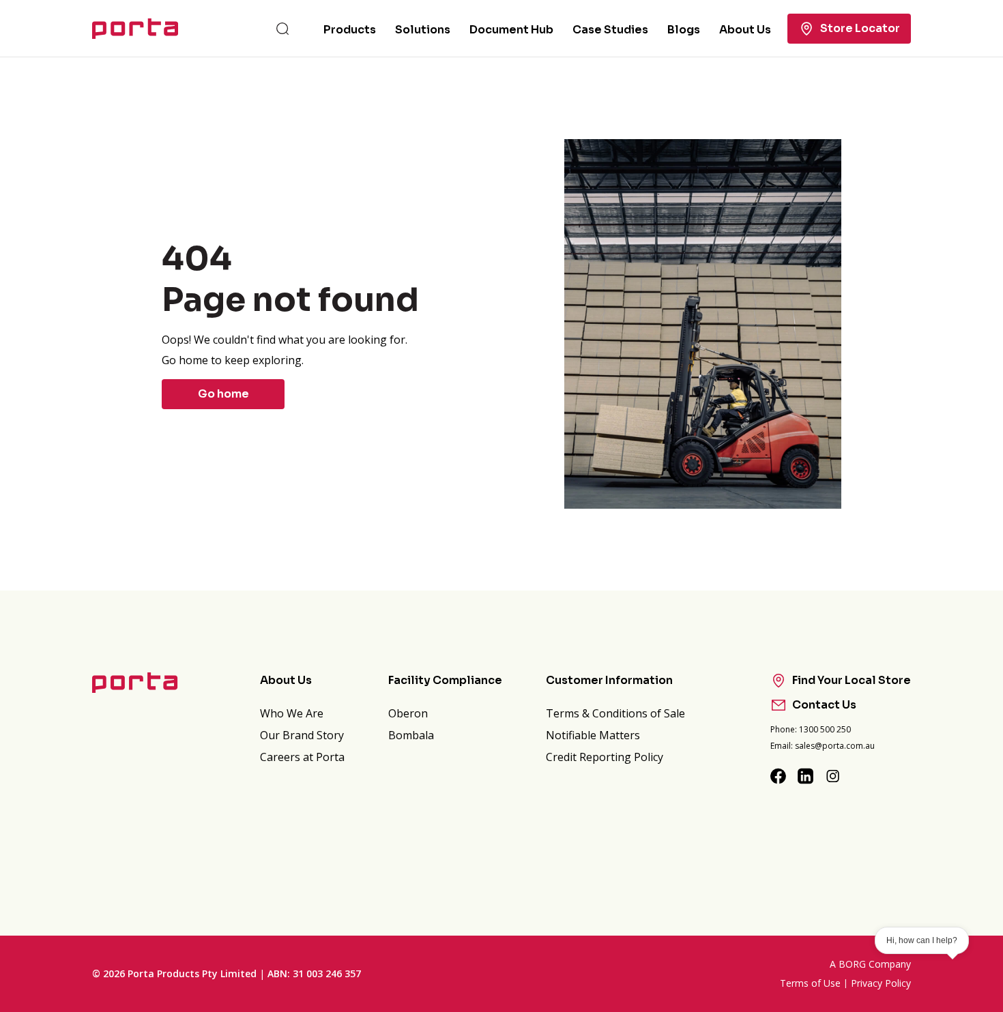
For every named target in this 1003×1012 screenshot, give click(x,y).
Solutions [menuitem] (422, 30)
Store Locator (860, 28)
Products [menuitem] (349, 30)
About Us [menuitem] (745, 30)
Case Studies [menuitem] (610, 30)
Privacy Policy (881, 983)
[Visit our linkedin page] (806, 776)
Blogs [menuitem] (683, 30)
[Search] (282, 28)
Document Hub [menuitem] (511, 30)
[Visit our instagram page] (833, 776)
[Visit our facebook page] (778, 776)
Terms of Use (810, 983)
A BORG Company (870, 963)
